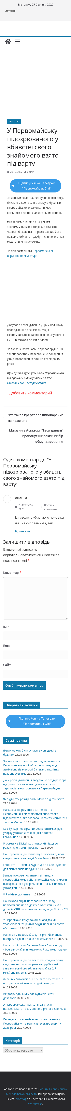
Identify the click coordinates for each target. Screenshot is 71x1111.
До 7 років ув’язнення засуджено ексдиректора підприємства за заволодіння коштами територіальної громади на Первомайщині (34, 784)
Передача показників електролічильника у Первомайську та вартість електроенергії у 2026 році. (32, 1023)
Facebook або (16, 383)
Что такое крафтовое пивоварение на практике (36, 418)
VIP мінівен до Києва (16, 894)
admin (30, 172)
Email (7, 646)
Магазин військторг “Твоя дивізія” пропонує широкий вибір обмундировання (36, 436)
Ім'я (6, 627)
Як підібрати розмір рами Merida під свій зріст (33, 799)
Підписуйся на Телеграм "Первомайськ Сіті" (36, 185)
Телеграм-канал (35, 383)
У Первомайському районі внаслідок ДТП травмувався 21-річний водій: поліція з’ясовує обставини (33, 924)
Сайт (7, 665)
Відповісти (22, 531)
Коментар (12, 573)
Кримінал (14, 121)
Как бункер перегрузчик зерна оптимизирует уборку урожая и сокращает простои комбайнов (33, 833)
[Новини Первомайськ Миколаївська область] (8, 41)
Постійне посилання (50, 507)
